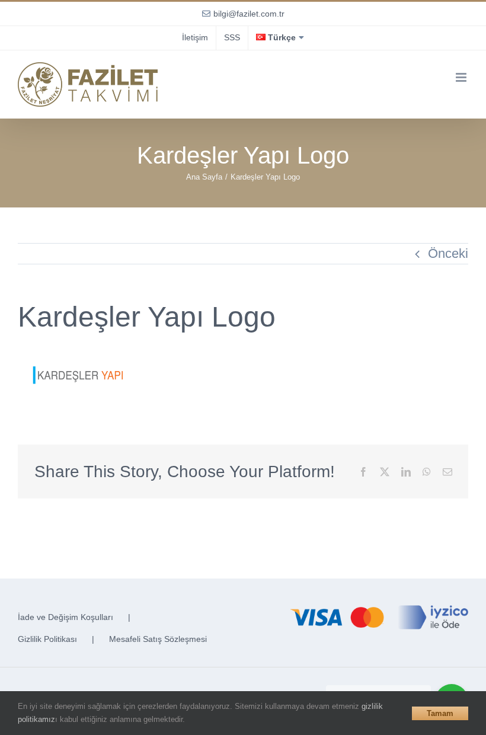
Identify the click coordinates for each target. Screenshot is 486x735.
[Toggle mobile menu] (462, 77)
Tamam (440, 713)
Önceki (448, 253)
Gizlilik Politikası (47, 639)
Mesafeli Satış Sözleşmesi (158, 639)
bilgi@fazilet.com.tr (248, 13)
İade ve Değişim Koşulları (65, 617)
